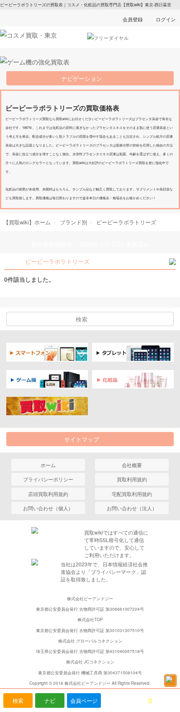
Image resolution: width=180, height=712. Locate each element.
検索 (18, 700)
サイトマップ (84, 439)
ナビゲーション (84, 78)
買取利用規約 (132, 479)
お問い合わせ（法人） (132, 508)
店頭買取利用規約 (48, 493)
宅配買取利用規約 (132, 493)
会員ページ (84, 700)
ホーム (48, 464)
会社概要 (132, 464)
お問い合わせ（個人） (48, 508)
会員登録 (133, 19)
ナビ (49, 700)
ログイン (166, 19)
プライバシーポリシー (48, 479)
